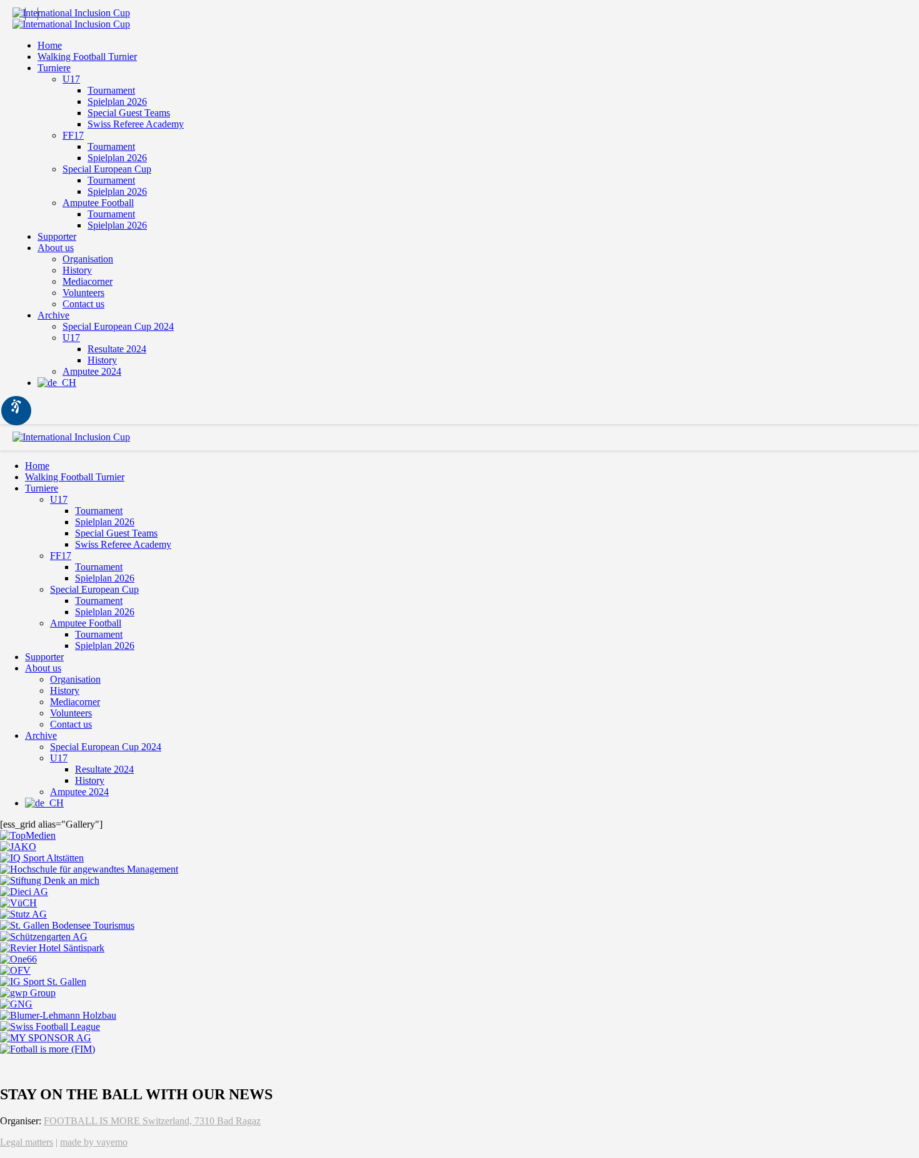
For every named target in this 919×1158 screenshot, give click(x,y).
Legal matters (26, 1142)
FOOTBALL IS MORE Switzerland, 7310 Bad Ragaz (152, 1121)
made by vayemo (94, 1142)
